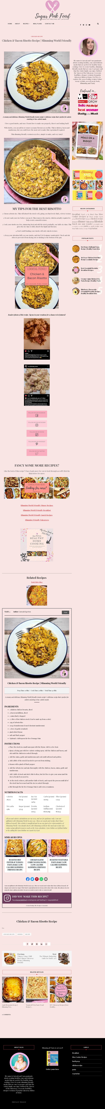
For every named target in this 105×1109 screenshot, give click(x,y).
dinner (20, 934)
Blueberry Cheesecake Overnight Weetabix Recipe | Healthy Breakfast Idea (90, 291)
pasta (86, 226)
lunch (74, 224)
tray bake (75, 228)
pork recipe (95, 226)
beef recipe (80, 218)
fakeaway (90, 221)
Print (65, 612)
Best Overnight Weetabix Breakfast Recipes (89, 269)
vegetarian (92, 228)
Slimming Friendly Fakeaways (37, 520)
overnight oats (98, 224)
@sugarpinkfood (21, 900)
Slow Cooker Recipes (79, 1057)
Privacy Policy (19, 1102)
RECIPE (27, 934)
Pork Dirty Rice (37, 582)
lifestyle (98, 221)
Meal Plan (94, 214)
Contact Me (49, 24)
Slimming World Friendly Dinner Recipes (37, 505)
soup (101, 226)
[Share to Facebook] (27, 944)
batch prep (76, 1061)
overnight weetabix (77, 226)
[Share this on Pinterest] (36, 944)
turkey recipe (83, 228)
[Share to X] (32, 944)
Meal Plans (37, 24)
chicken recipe (37, 36)
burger (88, 219)
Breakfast (47, 510)
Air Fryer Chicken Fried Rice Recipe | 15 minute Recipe (91, 259)
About (17, 24)
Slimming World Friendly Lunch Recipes (36, 515)
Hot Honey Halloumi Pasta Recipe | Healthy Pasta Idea (90, 248)
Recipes (26, 24)
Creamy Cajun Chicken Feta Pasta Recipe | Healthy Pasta (90, 280)
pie (90, 226)
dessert (75, 222)
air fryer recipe (92, 217)
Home (10, 24)
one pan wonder (85, 224)
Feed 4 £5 (85, 214)
